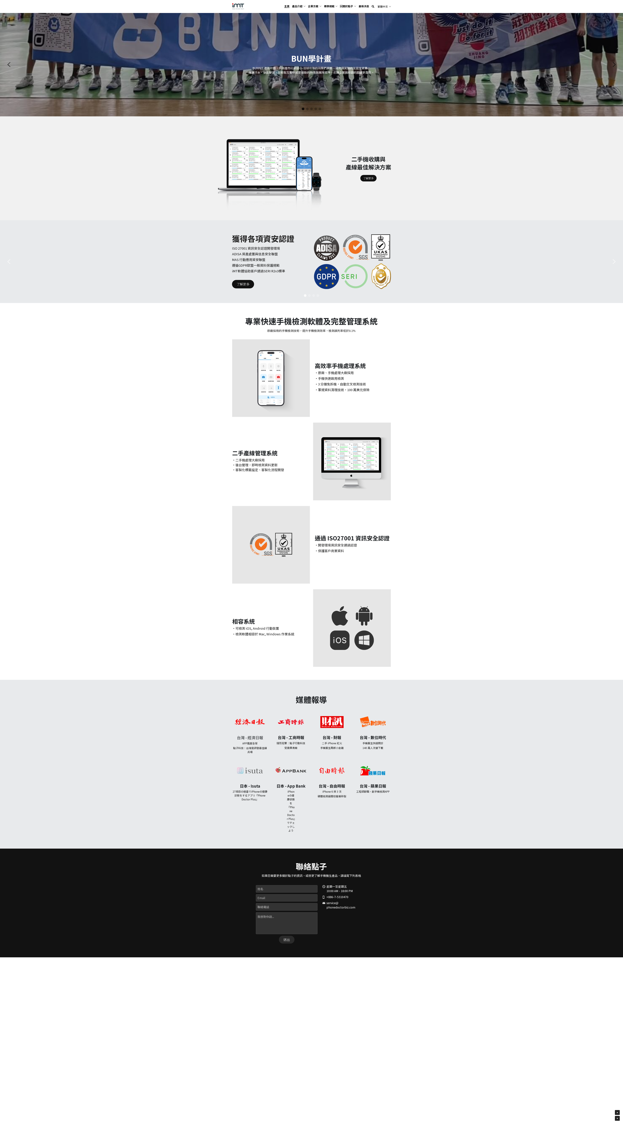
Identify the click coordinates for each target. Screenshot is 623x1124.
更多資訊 (320, 79)
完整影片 (302, 79)
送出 (286, 939)
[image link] (238, 6)
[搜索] (373, 6)
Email (261, 898)
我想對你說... (265, 917)
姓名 (260, 889)
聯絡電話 (263, 907)
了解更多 (368, 178)
